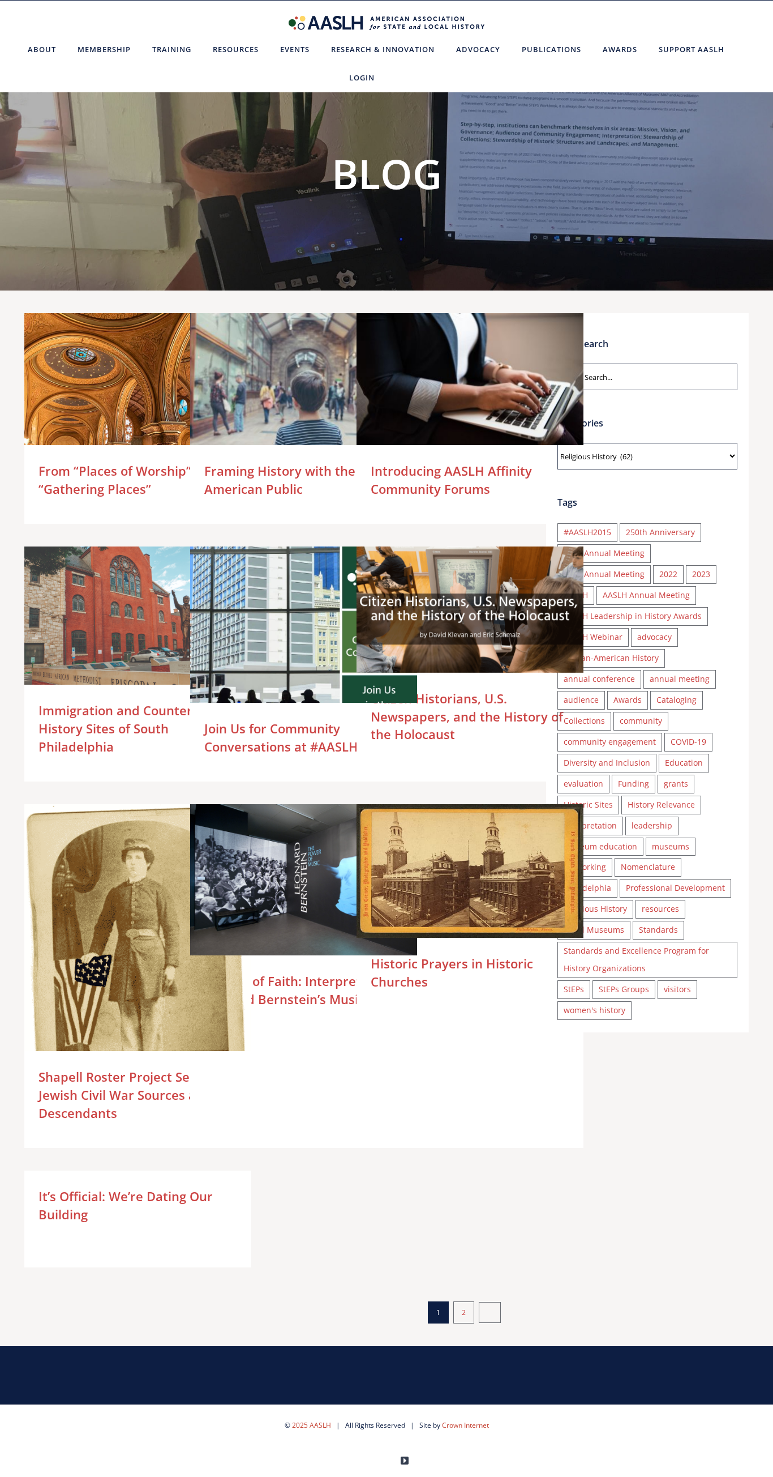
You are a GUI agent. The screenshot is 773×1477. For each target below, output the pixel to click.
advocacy (654, 636)
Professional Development (675, 887)
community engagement (610, 741)
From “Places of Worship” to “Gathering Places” (121, 389)
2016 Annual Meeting (604, 553)
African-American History (611, 657)
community (641, 720)
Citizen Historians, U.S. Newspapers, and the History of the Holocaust (453, 609)
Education (684, 762)
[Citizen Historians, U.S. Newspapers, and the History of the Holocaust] (470, 610)
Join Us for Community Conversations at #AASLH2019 (287, 641)
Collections (584, 720)
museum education (600, 846)
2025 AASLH (311, 1425)
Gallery (154, 389)
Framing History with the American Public (287, 389)
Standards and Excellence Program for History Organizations (636, 959)
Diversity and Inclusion (607, 762)
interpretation (590, 825)
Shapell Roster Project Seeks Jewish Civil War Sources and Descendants (121, 970)
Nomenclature (648, 866)
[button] (399, 77)
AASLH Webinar (593, 636)
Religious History (595, 908)
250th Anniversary (660, 532)
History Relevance (661, 804)
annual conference (599, 678)
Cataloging (676, 699)
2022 (668, 574)
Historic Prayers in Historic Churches (453, 871)
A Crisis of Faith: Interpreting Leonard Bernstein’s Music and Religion (287, 880)
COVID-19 (688, 741)
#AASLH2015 (587, 532)
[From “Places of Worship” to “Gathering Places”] (137, 388)
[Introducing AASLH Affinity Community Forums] (470, 389)
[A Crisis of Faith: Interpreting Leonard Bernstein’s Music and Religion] (303, 879)
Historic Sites (588, 804)
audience (581, 699)
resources (660, 908)
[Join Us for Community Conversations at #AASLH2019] (303, 642)
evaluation (583, 783)
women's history (594, 1010)
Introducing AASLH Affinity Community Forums (453, 389)
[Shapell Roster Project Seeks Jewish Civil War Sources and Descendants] (137, 970)
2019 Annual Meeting (604, 574)
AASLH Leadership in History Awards (633, 616)
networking (585, 866)
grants (676, 783)
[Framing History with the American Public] (303, 389)
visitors (677, 989)
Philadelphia (587, 887)
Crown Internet (465, 1425)
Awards (627, 699)
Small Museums (594, 929)
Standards (658, 929)
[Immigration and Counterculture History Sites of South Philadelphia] (137, 632)
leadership (652, 825)
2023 (701, 574)
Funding (633, 783)
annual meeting (680, 678)
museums (670, 846)
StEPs (574, 989)
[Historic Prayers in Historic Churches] (470, 871)
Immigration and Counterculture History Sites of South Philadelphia (121, 631)
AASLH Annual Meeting (646, 595)
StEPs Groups (624, 989)
